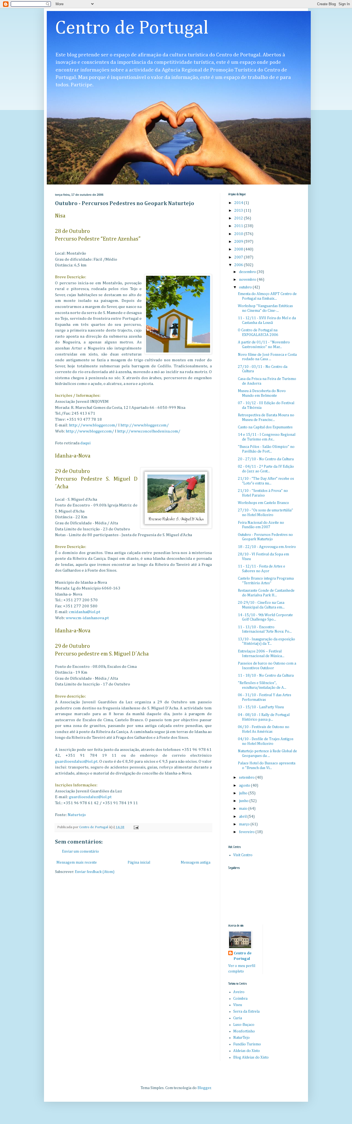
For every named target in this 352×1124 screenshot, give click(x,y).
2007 (239, 257)
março (245, 824)
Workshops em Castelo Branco (263, 503)
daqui (85, 443)
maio (243, 809)
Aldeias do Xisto (246, 1051)
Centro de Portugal (132, 28)
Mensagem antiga (195, 862)
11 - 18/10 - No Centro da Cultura (266, 675)
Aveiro (238, 992)
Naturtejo (77, 815)
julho (243, 793)
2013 (239, 211)
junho (244, 801)
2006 (239, 265)
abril (243, 817)
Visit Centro (242, 855)
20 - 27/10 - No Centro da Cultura (266, 459)
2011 (239, 226)
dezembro (248, 272)
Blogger (204, 1088)
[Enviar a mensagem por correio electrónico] (135, 827)
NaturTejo (241, 1038)
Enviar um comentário (80, 851)
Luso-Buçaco (243, 1025)
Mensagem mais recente (76, 862)
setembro (247, 777)
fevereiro (247, 832)
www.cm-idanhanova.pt (87, 618)
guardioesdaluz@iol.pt (76, 761)
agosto (245, 785)
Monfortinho (244, 1031)
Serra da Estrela (246, 1011)
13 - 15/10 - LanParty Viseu (261, 707)
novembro (248, 280)
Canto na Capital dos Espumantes (265, 427)
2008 (239, 249)
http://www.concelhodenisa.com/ (148, 431)
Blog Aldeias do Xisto (251, 1057)
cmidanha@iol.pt (84, 612)
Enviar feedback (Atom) (94, 872)
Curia (237, 1018)
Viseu (237, 1005)
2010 (239, 234)
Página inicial (139, 862)
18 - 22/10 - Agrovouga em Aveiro (267, 547)
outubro (246, 287)
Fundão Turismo (247, 1044)
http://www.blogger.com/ (93, 425)
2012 (239, 218)
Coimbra (240, 999)
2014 (239, 203)
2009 (239, 242)
